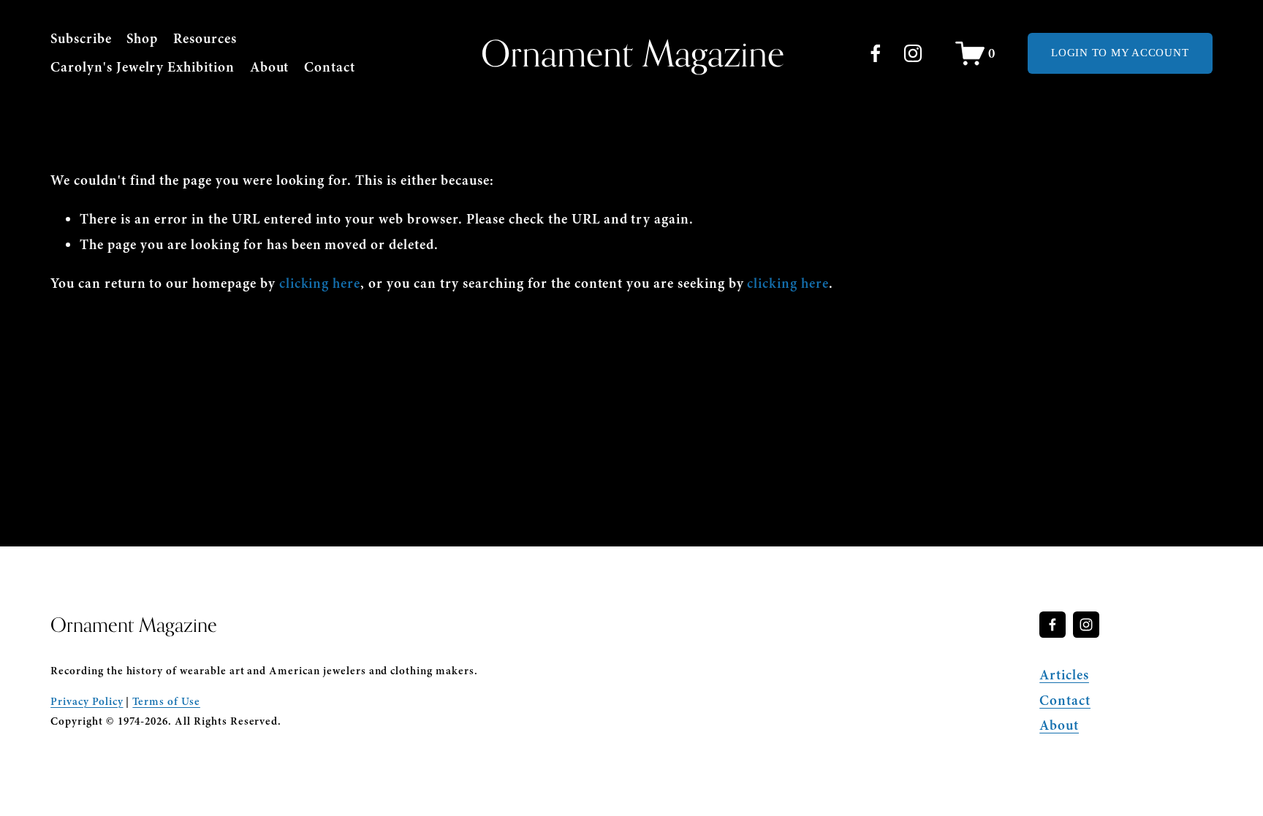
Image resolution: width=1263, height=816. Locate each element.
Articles (1064, 675)
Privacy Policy (86, 701)
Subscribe (81, 38)
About (269, 67)
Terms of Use (166, 701)
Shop (142, 38)
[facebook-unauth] (876, 53)
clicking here (319, 283)
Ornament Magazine (632, 53)
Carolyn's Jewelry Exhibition (142, 67)
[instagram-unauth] (913, 53)
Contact (329, 67)
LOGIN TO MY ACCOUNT (1119, 52)
